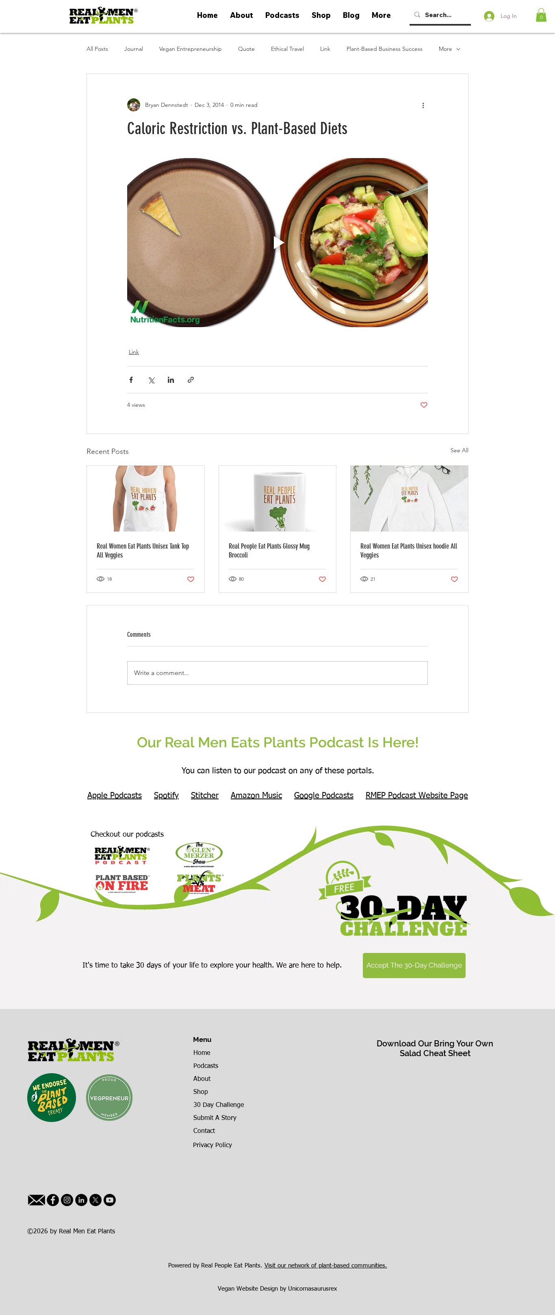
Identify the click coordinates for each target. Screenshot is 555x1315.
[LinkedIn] (81, 1200)
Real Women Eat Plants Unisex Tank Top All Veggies (143, 551)
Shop (200, 1092)
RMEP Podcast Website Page (417, 796)
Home (201, 1053)
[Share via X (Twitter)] (151, 380)
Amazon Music (256, 796)
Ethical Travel (287, 48)
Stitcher (205, 796)
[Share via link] (191, 380)
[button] (541, 15)
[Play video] (277, 242)
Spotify (166, 796)
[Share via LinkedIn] (171, 380)
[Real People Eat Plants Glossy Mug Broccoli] (277, 499)
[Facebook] (53, 1200)
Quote (246, 48)
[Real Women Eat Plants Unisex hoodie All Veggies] (409, 499)
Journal (133, 48)
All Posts (97, 48)
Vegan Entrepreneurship (190, 48)
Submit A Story (214, 1118)
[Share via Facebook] (131, 380)
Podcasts (205, 1066)
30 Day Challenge (218, 1105)
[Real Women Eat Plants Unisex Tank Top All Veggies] (145, 499)
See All (459, 450)
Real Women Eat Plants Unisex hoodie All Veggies (408, 551)
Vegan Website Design (248, 1289)
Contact (204, 1131)
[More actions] (423, 105)
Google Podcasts (323, 796)
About (201, 1079)
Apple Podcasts (114, 796)
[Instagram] (67, 1200)
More (445, 48)
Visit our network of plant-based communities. (325, 1266)
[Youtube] (110, 1200)
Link (325, 48)
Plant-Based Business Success (385, 48)
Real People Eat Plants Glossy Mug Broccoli (269, 551)
